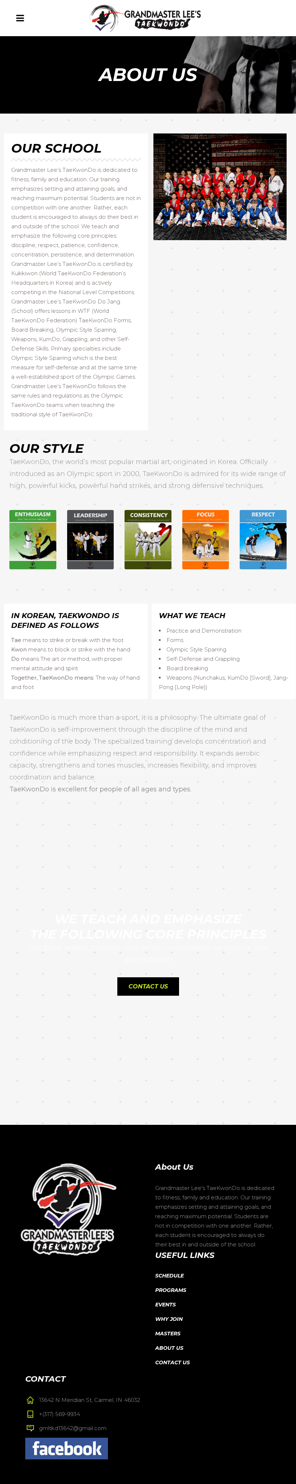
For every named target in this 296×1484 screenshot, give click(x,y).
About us (169, 1348)
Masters (167, 1333)
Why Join (169, 1319)
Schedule (169, 1275)
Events (165, 1304)
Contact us (148, 986)
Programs (170, 1290)
